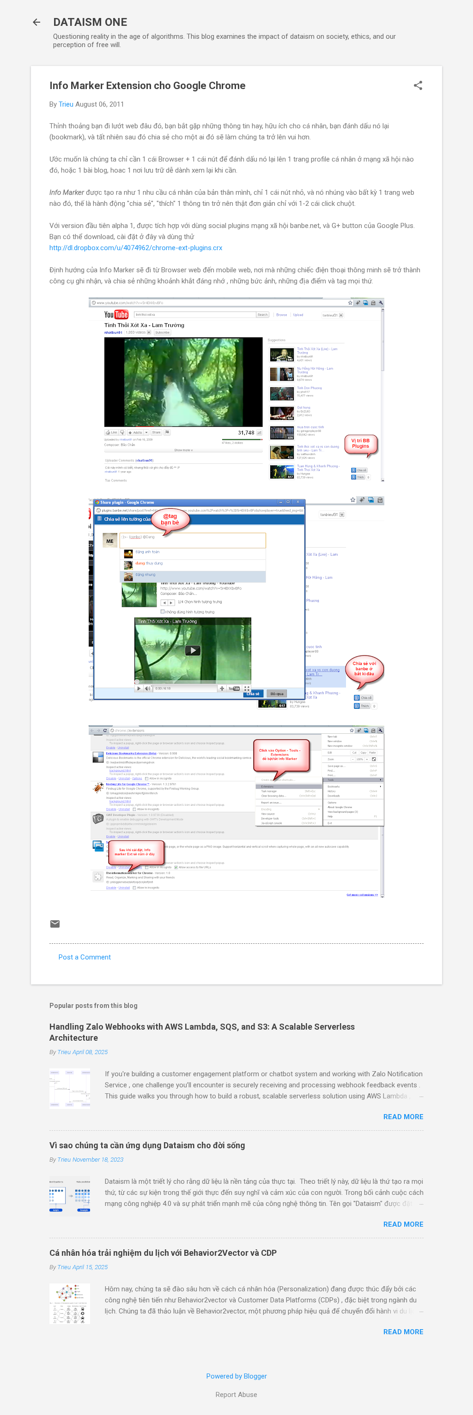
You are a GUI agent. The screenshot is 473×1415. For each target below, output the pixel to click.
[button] (418, 86)
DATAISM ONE (90, 22)
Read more (403, 1117)
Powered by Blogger (236, 1376)
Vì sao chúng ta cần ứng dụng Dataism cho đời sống (147, 1145)
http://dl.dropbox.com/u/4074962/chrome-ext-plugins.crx (135, 248)
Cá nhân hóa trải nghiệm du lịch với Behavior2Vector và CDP (163, 1253)
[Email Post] (55, 927)
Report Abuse (236, 1395)
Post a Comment (85, 957)
